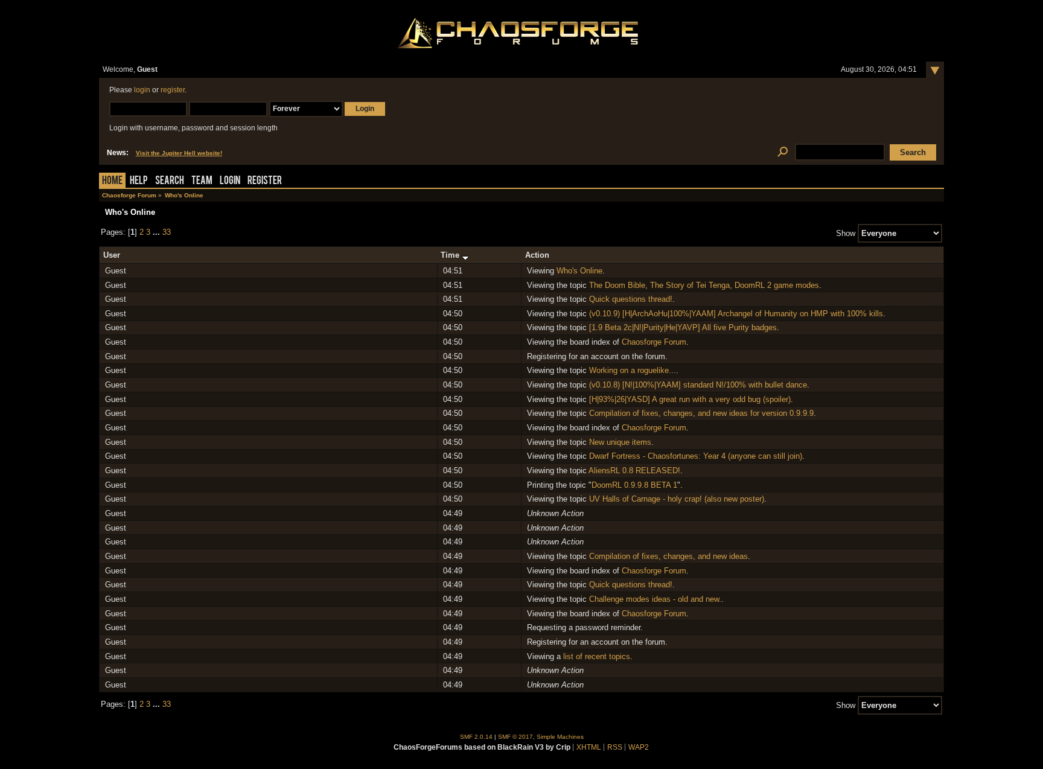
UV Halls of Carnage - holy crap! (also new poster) (676, 498)
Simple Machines (560, 736)
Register (264, 181)
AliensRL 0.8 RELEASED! (634, 470)
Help (139, 181)
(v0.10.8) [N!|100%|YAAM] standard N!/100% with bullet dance (698, 384)
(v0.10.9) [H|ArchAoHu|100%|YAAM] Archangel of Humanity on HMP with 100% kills (736, 313)
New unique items (620, 442)
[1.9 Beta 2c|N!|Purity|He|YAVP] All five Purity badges (683, 327)
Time (451, 255)
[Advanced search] (783, 152)
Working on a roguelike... (632, 370)
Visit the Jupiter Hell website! (179, 153)
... (157, 232)
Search (169, 181)
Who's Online (579, 270)
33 (166, 232)
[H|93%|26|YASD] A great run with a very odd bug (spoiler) (690, 399)
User (111, 255)
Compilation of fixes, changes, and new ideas (668, 556)
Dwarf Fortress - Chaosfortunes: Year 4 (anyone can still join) (695, 456)
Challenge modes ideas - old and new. (655, 599)
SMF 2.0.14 (476, 736)
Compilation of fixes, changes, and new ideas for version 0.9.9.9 (701, 413)
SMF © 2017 (515, 736)
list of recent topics (596, 656)
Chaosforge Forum (654, 341)
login (142, 90)
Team (201, 181)
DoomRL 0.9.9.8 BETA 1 (634, 485)
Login (230, 181)
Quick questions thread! (630, 299)
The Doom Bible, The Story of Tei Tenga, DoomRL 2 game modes (704, 285)
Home (112, 181)
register (173, 90)
